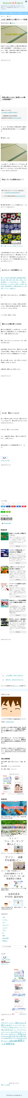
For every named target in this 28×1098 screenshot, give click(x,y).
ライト (23, 1032)
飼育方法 (4, 941)
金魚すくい (6, 1041)
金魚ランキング (4, 963)
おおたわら (4, 1023)
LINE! (3, 509)
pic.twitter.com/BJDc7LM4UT (10, 112)
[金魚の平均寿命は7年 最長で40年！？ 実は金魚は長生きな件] (14, 899)
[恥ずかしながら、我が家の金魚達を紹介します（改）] (5, 622)
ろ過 (3, 917)
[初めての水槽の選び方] (14, 827)
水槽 (21, 1036)
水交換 (13, 1036)
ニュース (4, 927)
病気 (3, 935)
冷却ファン (15, 1034)
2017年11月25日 (16, 118)
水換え (17, 1036)
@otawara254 (7, 523)
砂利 (19, 1038)
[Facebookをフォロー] (5, 519)
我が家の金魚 (5, 1036)
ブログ (13, 23)
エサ (3, 922)
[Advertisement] (14, 77)
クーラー (21, 1027)
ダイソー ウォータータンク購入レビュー (13, 853)
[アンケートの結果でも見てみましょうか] (5, 587)
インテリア (15, 1025)
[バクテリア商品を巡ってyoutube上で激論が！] (5, 553)
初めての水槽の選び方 (7, 835)
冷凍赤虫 (11, 1034)
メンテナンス (16, 1032)
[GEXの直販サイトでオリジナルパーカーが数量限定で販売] (14, 880)
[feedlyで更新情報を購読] (8, 519)
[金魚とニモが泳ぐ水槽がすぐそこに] (5, 536)
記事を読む (18, 546)
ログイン (16, 685)
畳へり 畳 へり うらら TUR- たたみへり (12, 246)
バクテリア (8, 1030)
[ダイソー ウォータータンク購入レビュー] (14, 845)
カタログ (16, 1027)
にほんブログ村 (5, 460)
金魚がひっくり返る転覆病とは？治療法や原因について (17, 602)
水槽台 (24, 1036)
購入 (2, 1041)
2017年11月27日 (20, 196)
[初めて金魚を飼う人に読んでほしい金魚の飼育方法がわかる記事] (14, 808)
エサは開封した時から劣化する (14, 675)
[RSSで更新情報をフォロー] (11, 519)
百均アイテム (12, 1038)
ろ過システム (19, 1023)
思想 (2, 1036)
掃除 (10, 1036)
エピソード (5, 925)
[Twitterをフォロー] (2, 519)
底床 (25, 1034)
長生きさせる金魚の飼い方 (16, 1095)
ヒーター (15, 1029)
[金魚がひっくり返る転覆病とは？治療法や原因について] (5, 603)
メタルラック (7, 1032)
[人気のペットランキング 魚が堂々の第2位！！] (5, 570)
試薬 (26, 1038)
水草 (4, 1038)
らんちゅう (11, 1023)
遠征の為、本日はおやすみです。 (15, 679)
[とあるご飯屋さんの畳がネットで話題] (18, 506)
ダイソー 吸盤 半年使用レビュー (11, 871)
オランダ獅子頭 (9, 1027)
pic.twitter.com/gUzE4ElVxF (12, 192)
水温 (2, 1038)
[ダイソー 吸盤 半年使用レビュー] (14, 862)
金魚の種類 (5, 938)
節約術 (22, 1038)
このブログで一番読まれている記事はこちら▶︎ (14, 13)
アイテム (4, 920)
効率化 (20, 1034)
